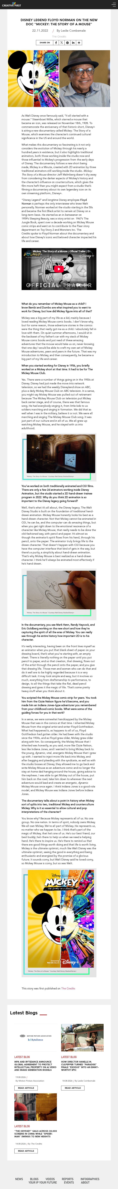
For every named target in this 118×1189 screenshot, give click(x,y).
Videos (50, 1179)
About (85, 1183)
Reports (67, 1179)
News (19, 1179)
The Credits (68, 988)
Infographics (90, 1179)
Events (69, 1183)
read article (26, 1088)
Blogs (34, 1179)
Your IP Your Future (43, 1183)
